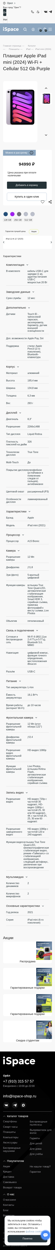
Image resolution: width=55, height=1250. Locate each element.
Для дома (35, 1148)
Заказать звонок (37, 11)
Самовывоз (10, 1182)
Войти (33, 29)
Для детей (36, 1143)
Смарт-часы (10, 1126)
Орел (10, 3)
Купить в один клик (27, 196)
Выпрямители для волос (40, 1132)
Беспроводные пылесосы (38, 1123)
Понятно (27, 1238)
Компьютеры (10, 1137)
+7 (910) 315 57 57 (32, 11)
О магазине (9, 1199)
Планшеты (9, 1132)
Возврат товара (12, 1187)
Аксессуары (10, 1142)
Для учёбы (36, 1154)
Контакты (8, 1205)
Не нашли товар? (40, 1166)
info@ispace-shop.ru (19, 1096)
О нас (10, 1194)
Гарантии (35, 1171)
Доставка (8, 1176)
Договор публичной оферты (15, 1246)
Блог (6, 1210)
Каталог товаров (17, 1116)
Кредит (7, 1171)
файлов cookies (34, 1231)
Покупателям (15, 1161)
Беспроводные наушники (11, 1149)
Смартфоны (10, 1121)
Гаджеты (35, 1138)
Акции (34, 232)
